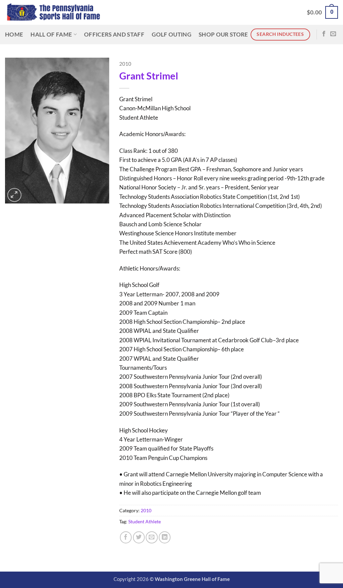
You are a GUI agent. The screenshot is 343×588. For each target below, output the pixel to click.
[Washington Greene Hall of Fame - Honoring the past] (53, 12)
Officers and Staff (114, 34)
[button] (322, 12)
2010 (125, 64)
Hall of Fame (51, 34)
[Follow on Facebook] (324, 34)
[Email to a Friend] (151, 537)
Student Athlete (144, 521)
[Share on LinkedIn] (164, 537)
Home (14, 34)
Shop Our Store (223, 34)
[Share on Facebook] (126, 537)
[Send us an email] (333, 34)
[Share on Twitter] (139, 537)
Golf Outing (171, 34)
